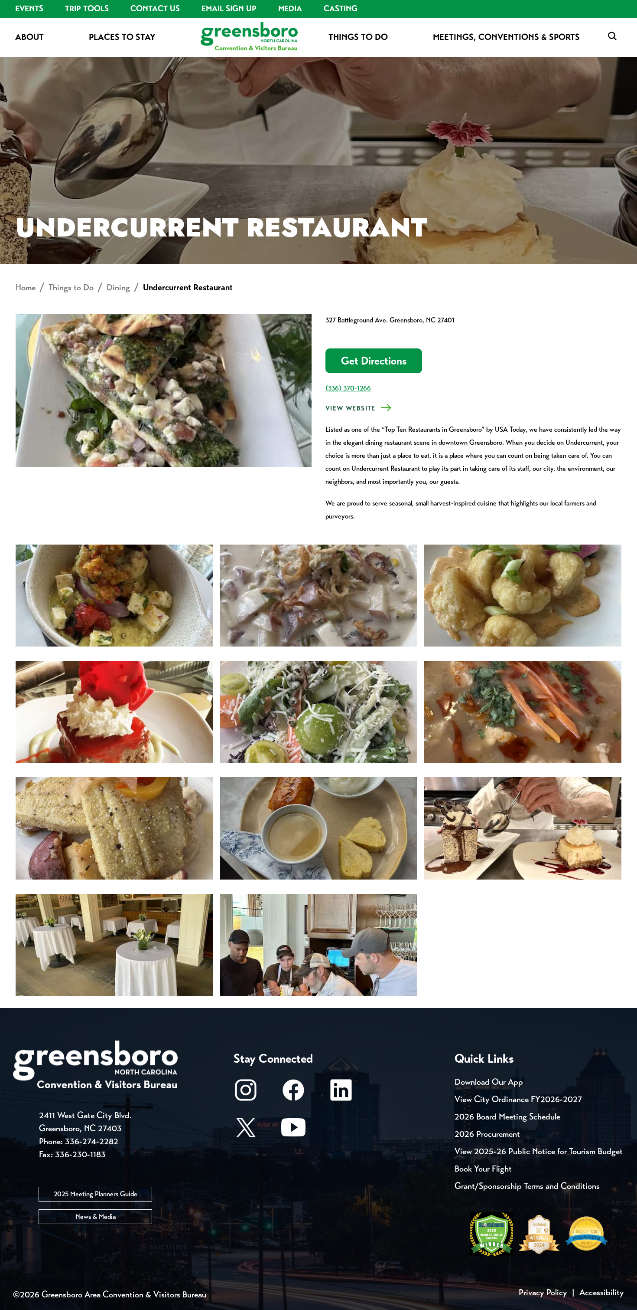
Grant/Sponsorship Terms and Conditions (527, 1186)
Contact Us (155, 8)
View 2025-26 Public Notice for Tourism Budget (539, 1151)
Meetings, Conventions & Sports (506, 37)
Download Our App (489, 1082)
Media (290, 8)
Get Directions (373, 361)
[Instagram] (246, 1094)
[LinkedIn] (341, 1094)
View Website (350, 408)
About (29, 37)
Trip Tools (87, 8)
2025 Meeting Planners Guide (95, 1194)
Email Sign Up (229, 8)
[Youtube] (293, 1131)
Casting (341, 8)
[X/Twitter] (246, 1131)
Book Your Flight (483, 1168)
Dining (118, 287)
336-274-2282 (91, 1141)
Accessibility (601, 1292)
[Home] (249, 37)
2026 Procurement (487, 1134)
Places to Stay (122, 37)
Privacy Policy (543, 1292)
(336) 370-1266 (348, 388)
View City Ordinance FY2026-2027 (518, 1099)
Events (29, 8)
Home (26, 287)
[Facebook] (293, 1094)
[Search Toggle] (612, 37)
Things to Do (358, 37)
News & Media (95, 1216)
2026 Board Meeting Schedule (507, 1116)
